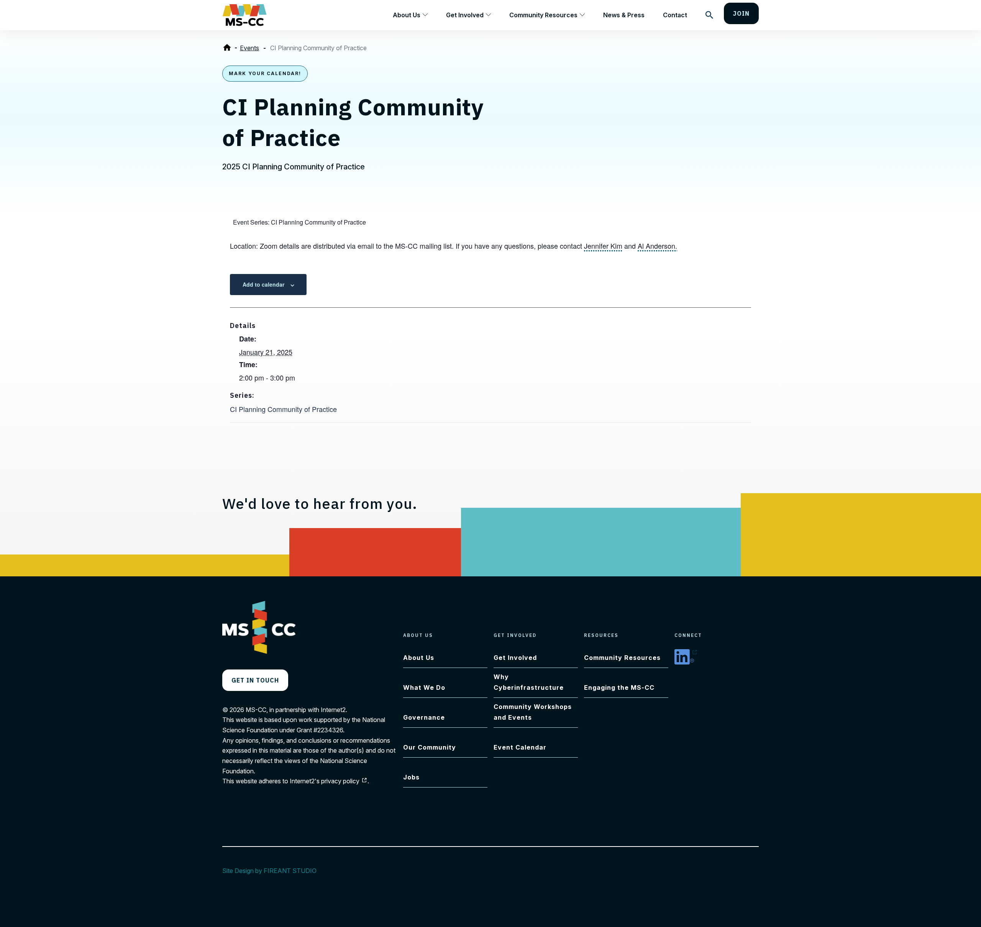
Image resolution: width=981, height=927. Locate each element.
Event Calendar (520, 747)
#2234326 (328, 730)
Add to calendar (263, 284)
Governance (424, 717)
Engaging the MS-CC (619, 687)
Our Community (429, 747)
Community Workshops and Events (533, 712)
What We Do (424, 687)
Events (249, 48)
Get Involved (465, 15)
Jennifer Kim (603, 246)
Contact (675, 15)
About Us (406, 15)
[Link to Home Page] (228, 48)
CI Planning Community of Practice (283, 409)
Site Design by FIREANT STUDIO (273, 870)
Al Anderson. (657, 246)
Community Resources (543, 15)
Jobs (411, 777)
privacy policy (344, 781)
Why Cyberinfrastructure (529, 682)
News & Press (624, 15)
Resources (601, 635)
